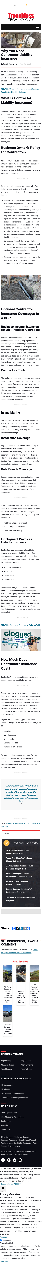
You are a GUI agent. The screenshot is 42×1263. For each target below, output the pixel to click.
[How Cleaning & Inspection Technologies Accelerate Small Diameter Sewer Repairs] (34, 973)
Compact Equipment (9, 1140)
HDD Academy (7, 1085)
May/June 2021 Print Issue (25, 823)
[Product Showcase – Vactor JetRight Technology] (7, 1013)
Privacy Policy (6, 1154)
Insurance (10, 823)
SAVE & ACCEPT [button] (6, 1261)
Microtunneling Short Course (12, 1093)
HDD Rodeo (5, 1089)
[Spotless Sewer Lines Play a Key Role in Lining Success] (21, 973)
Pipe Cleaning (6, 1069)
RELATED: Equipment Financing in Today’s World (20, 625)
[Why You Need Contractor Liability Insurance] (21, 40)
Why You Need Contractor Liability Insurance (16, 54)
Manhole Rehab (7, 1065)
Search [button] (27, 5)
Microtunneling (27, 1065)
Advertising (5, 1125)
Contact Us (5, 1129)
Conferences (6, 1121)
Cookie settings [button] (7, 1184)
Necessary (7, 1240)
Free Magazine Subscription (12, 1117)
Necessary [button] (4, 1237)
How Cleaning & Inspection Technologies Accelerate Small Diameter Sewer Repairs (34, 993)
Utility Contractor (24, 1143)
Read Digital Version (9, 1112)
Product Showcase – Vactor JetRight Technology (7, 1029)
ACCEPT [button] (17, 1184)
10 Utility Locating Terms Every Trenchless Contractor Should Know (7, 994)
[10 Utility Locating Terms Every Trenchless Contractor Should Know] (7, 973)
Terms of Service (22, 1154)
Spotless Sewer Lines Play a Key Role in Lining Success (21, 996)
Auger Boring (6, 1060)
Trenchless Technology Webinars (14, 1097)
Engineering (26, 1060)
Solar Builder (24, 1140)
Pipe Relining (26, 1069)
